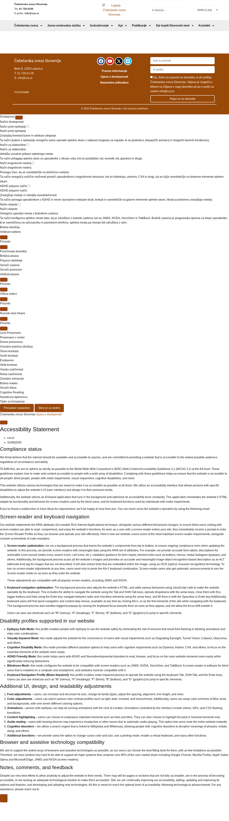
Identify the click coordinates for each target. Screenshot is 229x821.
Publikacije (139, 25)
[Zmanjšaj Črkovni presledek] (4, 329)
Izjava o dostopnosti (114, 76)
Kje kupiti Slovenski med (172, 25)
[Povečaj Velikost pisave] (4, 280)
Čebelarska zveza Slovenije (30, 4)
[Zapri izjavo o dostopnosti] (4, 422)
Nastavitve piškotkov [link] (114, 82)
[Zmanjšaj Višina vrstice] (4, 309)
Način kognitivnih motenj (16, 163)
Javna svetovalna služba (64, 25)
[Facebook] (101, 61)
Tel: (23, 8)
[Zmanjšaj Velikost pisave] (4, 290)
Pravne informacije (114, 70)
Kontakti (204, 25)
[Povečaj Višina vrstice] (4, 299)
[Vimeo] (128, 61)
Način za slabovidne (13, 145)
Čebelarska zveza (26, 25)
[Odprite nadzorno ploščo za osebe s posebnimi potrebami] (4, 798)
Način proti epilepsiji (13, 126)
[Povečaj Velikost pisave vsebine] (4, 237)
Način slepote (9, 204)
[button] (114, 251)
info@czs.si (25, 77)
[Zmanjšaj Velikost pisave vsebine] (4, 247)
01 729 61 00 (25, 73)
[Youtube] (110, 61)
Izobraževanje (99, 25)
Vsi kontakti (21, 92)
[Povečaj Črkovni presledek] (4, 319)
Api (120, 25)
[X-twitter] (119, 61)
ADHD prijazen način (14, 186)
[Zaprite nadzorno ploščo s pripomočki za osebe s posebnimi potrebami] (19, 118)
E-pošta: (26, 13)
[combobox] (169, 10)
